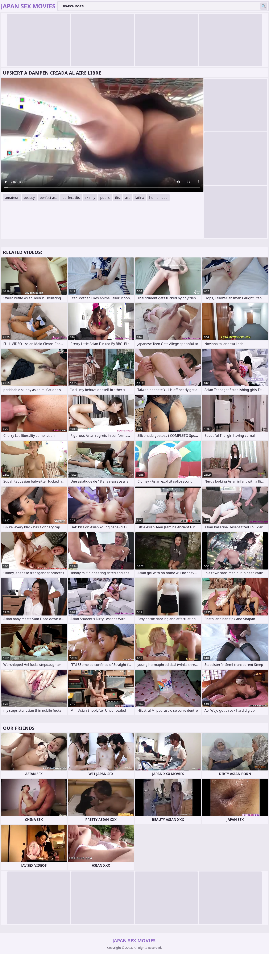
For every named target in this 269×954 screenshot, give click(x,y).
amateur (12, 197)
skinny (90, 197)
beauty (29, 197)
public (105, 197)
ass (127, 197)
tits (117, 197)
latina (139, 197)
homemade (158, 197)
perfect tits (71, 197)
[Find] (263, 6)
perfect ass (48, 197)
